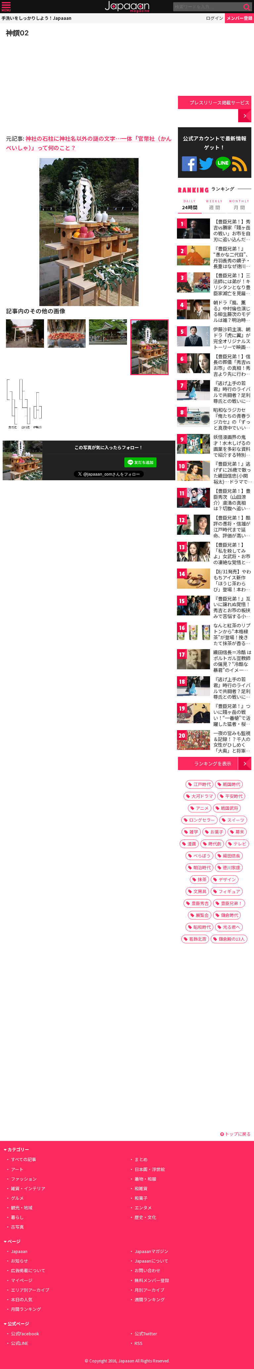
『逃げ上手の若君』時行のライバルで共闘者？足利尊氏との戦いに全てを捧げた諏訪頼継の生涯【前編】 (231, 397)
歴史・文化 (145, 1217)
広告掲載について (28, 1270)
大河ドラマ (202, 796)
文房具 (199, 891)
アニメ (202, 808)
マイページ (21, 1280)
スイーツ (235, 820)
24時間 (190, 205)
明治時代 (202, 867)
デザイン (227, 879)
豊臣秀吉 (200, 903)
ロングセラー (202, 820)
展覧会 (202, 915)
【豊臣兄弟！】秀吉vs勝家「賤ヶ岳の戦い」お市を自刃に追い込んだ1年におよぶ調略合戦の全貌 (231, 236)
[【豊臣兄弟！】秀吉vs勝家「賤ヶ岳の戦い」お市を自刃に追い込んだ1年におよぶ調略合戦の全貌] (193, 229)
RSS (239, 163)
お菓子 (216, 832)
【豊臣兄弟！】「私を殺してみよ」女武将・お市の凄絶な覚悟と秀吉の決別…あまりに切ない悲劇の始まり (232, 562)
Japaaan (127, 7)
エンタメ (143, 1207)
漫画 (192, 844)
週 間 (214, 205)
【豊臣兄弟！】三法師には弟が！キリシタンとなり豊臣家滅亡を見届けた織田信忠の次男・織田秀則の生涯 (231, 293)
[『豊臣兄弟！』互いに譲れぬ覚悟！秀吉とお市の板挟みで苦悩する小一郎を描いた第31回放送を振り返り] (193, 607)
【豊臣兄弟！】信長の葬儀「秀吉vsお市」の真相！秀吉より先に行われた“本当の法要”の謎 (231, 371)
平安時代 (233, 796)
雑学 (194, 832)
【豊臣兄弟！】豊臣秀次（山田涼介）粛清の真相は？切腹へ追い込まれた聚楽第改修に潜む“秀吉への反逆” (231, 508)
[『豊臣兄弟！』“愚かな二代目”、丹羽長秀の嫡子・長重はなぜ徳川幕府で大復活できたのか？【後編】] (193, 257)
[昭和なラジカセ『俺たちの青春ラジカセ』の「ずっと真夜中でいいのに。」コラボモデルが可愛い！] (193, 418)
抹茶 (202, 879)
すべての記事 (23, 1159)
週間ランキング (150, 1299)
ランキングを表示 (212, 763)
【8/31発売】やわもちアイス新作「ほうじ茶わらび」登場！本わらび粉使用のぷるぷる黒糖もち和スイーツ (232, 589)
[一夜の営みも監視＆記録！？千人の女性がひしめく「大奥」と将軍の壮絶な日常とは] (193, 741)
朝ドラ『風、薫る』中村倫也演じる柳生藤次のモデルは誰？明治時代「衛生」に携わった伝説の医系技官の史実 (231, 320)
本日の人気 (21, 1299)
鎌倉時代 (229, 915)
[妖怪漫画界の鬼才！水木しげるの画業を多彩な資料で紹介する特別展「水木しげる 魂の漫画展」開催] (193, 445)
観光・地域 (21, 1207)
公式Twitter (206, 163)
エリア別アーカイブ (30, 1290)
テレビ (239, 844)
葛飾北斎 (197, 939)
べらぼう (202, 855)
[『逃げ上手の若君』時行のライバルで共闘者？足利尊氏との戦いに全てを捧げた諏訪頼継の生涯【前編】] (193, 391)
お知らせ (19, 1261)
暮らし (17, 1217)
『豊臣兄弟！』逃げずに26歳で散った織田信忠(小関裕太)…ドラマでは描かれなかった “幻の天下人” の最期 (232, 481)
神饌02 (17, 33)
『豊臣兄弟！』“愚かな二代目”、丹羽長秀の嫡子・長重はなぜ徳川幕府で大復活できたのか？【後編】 (231, 263)
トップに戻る (237, 1134)
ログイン (214, 18)
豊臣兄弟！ (231, 903)
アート (17, 1169)
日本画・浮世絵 (150, 1169)
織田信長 (231, 855)
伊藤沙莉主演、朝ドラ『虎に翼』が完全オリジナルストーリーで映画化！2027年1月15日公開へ (231, 344)
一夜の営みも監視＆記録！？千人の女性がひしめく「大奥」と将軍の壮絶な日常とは (231, 744)
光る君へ (231, 927)
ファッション (24, 1179)
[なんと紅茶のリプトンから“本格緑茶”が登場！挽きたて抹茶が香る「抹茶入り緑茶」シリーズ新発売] (193, 633)
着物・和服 (145, 1179)
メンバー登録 (239, 18)
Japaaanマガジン (151, 1251)
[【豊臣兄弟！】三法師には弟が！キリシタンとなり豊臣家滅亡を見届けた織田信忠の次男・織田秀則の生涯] (193, 283)
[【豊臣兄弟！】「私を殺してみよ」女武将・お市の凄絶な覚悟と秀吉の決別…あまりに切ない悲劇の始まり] (193, 553)
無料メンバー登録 (152, 1280)
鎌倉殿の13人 (232, 939)
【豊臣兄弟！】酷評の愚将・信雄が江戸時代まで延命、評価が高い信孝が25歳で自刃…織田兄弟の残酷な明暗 (232, 535)
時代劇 (214, 844)
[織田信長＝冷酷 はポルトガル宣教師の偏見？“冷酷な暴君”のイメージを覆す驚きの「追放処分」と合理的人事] (193, 660)
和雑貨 (141, 1188)
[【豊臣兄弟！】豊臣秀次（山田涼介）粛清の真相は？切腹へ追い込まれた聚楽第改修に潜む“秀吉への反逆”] (193, 499)
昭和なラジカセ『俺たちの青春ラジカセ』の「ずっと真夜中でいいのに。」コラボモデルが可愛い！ (231, 424)
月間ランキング (26, 1309)
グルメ (17, 1198)
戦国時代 (231, 784)
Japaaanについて (151, 1261)
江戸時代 (202, 784)
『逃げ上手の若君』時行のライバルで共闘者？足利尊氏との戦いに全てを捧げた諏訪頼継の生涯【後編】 (231, 694)
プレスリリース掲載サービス (219, 102)
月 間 (239, 205)
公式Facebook (189, 163)
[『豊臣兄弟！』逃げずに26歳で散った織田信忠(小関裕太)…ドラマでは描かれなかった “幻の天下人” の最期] (193, 472)
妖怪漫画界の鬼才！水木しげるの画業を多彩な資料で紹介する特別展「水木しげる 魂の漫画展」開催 (232, 451)
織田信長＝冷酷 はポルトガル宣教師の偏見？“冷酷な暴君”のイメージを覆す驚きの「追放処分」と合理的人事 (232, 669)
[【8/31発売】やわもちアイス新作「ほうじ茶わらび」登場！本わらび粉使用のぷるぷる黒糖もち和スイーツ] (193, 579)
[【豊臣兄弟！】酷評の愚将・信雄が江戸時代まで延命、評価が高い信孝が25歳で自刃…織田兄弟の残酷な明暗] (193, 526)
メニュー (6, 7)
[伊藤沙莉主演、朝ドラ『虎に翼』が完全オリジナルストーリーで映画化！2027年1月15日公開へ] (193, 337)
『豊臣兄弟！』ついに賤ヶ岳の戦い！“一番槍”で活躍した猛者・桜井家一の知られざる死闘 (231, 720)
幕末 (239, 832)
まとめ (141, 1159)
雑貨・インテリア (28, 1188)
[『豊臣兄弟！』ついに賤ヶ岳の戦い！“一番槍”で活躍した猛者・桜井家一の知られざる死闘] (193, 714)
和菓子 (141, 1198)
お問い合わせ (147, 1270)
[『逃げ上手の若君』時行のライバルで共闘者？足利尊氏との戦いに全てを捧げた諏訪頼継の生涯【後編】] (193, 687)
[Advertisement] (52, 84)
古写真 (17, 1227)
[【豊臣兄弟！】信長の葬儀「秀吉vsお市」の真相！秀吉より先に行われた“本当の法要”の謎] (193, 364)
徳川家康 (231, 867)
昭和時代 (202, 927)
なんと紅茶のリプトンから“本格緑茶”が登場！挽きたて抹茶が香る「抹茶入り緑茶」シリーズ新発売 (231, 640)
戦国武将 (229, 808)
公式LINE (223, 163)
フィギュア (229, 891)
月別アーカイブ (149, 1290)
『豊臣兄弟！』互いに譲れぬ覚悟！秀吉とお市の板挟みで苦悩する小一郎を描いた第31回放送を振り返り (232, 613)
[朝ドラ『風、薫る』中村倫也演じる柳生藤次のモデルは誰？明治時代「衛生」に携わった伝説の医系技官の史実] (193, 310)
